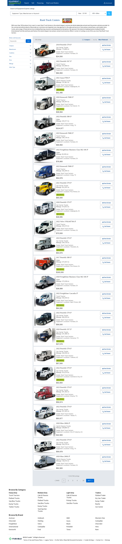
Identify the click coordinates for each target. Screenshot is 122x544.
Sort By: (95, 39)
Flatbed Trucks (14, 498)
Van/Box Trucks (14, 501)
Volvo (40, 524)
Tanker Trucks (14, 507)
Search (26, 3)
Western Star (100, 518)
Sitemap (107, 540)
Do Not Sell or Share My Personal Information (68, 540)
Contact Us (99, 540)
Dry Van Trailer (100, 498)
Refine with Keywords (15, 38)
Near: (80, 13)
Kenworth (12, 529)
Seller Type (12, 67)
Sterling (40, 521)
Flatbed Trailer (100, 495)
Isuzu (68, 521)
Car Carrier (99, 507)
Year (10, 56)
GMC (68, 518)
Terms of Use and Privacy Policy (33, 540)
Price (10, 60)
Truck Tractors (14, 495)
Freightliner (13, 524)
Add (28, 41)
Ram (97, 529)
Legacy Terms (49, 540)
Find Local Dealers (52, 3)
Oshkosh (41, 518)
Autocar (12, 518)
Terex (68, 529)
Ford (39, 529)
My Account (109, 3)
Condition (11, 53)
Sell (33, 3)
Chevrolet (12, 521)
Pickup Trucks (71, 500)
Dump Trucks (13, 504)
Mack (68, 524)
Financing (40, 3)
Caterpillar (41, 527)
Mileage (11, 63)
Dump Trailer (99, 501)
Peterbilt (69, 527)
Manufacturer (12, 49)
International (13, 527)
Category (11, 45)
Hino (97, 527)
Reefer (97, 504)
